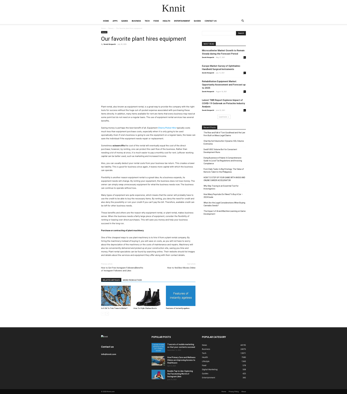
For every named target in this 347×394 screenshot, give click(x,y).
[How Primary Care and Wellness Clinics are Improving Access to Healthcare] (158, 361)
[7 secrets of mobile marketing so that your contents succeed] (158, 348)
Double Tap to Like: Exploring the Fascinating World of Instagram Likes (180, 374)
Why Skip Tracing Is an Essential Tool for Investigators (221, 187)
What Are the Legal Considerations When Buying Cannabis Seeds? (224, 204)
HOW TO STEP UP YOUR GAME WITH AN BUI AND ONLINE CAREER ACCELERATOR (224, 178)
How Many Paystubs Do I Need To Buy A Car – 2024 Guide (223, 195)
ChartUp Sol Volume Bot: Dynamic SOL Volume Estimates (224, 142)
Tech (147, 21)
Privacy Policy (234, 391)
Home (106, 21)
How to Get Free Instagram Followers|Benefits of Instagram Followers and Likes (122, 269)
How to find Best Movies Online (181, 268)
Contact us (211, 21)
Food (156, 21)
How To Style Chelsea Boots (145, 308)
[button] (242, 21)
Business (136, 21)
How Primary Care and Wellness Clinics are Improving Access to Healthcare (181, 360)
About (243, 391)
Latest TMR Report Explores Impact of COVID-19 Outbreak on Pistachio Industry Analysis (223, 103)
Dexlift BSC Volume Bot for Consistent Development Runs (220, 150)
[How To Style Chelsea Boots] (148, 296)
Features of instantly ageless (177, 308)
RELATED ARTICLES (111, 280)
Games (124, 21)
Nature (111, 28)
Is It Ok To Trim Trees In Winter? (114, 308)
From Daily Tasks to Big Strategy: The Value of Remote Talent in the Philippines (224, 170)
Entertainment (182, 21)
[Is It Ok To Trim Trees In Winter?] (116, 296)
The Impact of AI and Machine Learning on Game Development (225, 212)
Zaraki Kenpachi (110, 44)
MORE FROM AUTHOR (132, 280)
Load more (223, 117)
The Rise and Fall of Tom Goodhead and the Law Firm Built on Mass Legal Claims (224, 134)
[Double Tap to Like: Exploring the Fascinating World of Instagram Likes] (158, 374)
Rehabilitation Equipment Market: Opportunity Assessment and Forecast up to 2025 (224, 84)
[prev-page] (103, 313)
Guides (197, 21)
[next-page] (107, 313)
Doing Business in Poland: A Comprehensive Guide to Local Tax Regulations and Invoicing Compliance (223, 161)
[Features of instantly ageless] (180, 296)
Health (166, 21)
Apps (115, 21)
